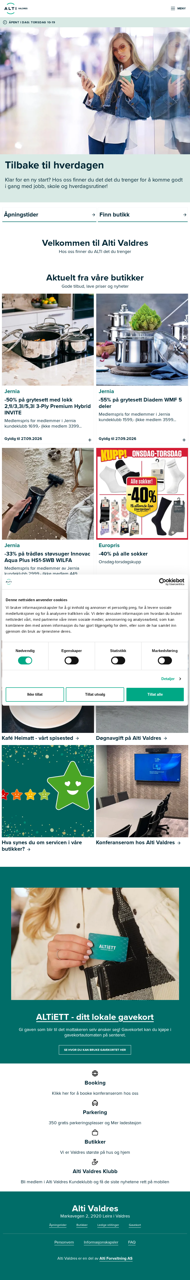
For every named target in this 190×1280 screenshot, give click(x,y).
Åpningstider (58, 1225)
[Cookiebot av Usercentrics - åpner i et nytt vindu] (162, 582)
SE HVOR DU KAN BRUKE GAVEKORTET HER (95, 1050)
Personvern (64, 1242)
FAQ (132, 1242)
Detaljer (168, 679)
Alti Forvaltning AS (116, 1258)
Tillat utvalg (95, 694)
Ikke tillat (35, 694)
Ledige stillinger (108, 1225)
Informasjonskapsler (101, 1242)
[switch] (72, 660)
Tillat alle (155, 694)
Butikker (82, 1225)
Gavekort (135, 1225)
